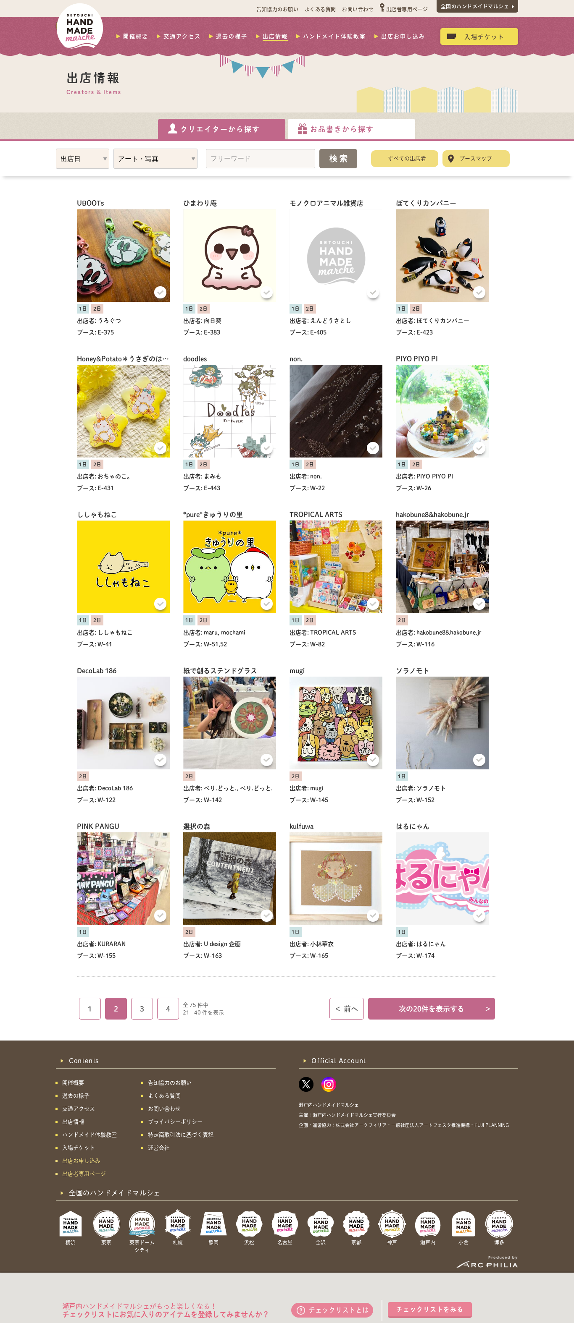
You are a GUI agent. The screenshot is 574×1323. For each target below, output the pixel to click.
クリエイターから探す (220, 129)
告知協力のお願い (277, 9)
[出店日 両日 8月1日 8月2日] (82, 159)
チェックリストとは (338, 1310)
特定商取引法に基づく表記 (180, 1134)
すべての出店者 (407, 158)
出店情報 (275, 36)
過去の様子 (232, 36)
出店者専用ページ (407, 9)
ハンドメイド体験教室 (334, 36)
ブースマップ (475, 158)
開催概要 (135, 36)
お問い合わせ (358, 9)
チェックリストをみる (429, 1309)
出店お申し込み (403, 36)
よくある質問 (320, 9)
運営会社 (159, 1147)
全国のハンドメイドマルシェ (475, 6)
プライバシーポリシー (175, 1121)
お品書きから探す (342, 129)
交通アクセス (182, 36)
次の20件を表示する (444, 1008)
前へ (346, 1008)
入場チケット (484, 36)
